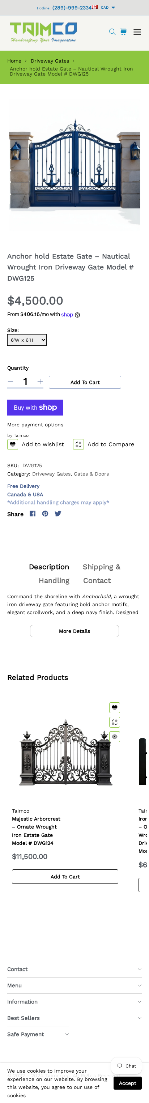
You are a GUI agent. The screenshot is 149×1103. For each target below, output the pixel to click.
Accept (127, 1083)
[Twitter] (57, 513)
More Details (74, 631)
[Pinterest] (45, 513)
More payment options (35, 424)
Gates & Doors (91, 474)
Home (14, 61)
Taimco (21, 435)
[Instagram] (70, 513)
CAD (104, 7)
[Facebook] (32, 513)
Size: (13, 330)
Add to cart (85, 382)
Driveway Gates (50, 61)
